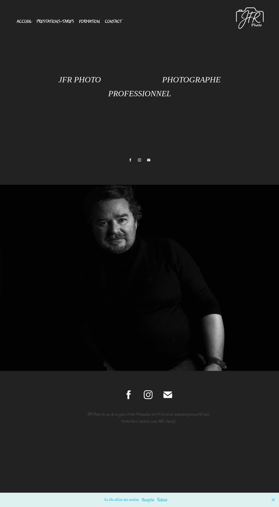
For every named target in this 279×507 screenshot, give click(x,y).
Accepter (148, 500)
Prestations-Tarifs (55, 22)
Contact (113, 22)
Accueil (24, 22)
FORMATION (89, 22)
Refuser (162, 500)
